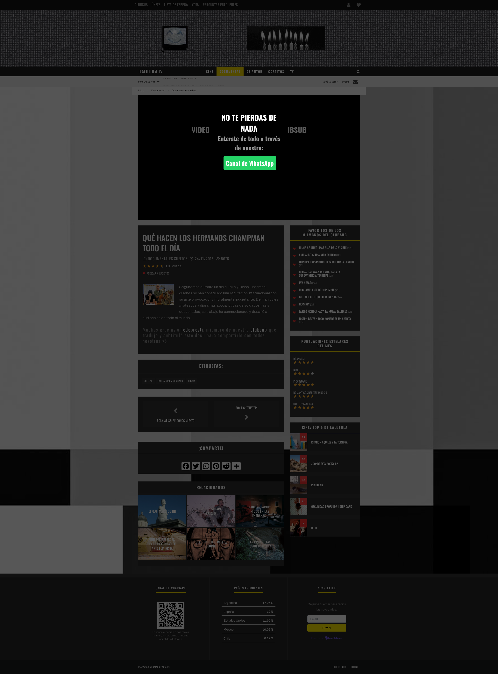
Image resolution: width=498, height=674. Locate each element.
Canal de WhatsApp (250, 163)
